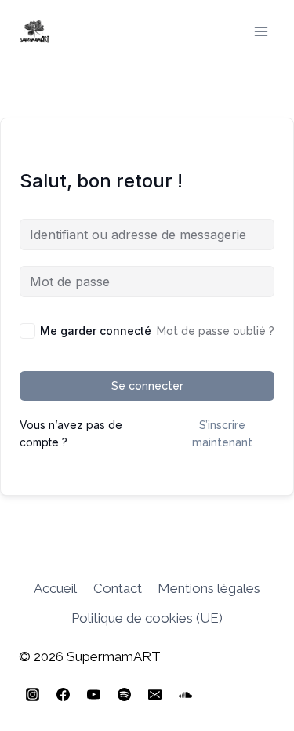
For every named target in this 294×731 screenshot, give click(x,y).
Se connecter (147, 386)
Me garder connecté (95, 330)
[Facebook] (62, 694)
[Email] (154, 694)
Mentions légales (209, 588)
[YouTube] (93, 694)
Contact (117, 588)
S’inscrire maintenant (222, 434)
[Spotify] (124, 694)
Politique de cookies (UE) (147, 618)
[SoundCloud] (185, 694)
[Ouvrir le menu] (260, 31)
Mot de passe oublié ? (215, 331)
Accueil (55, 588)
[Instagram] (32, 694)
